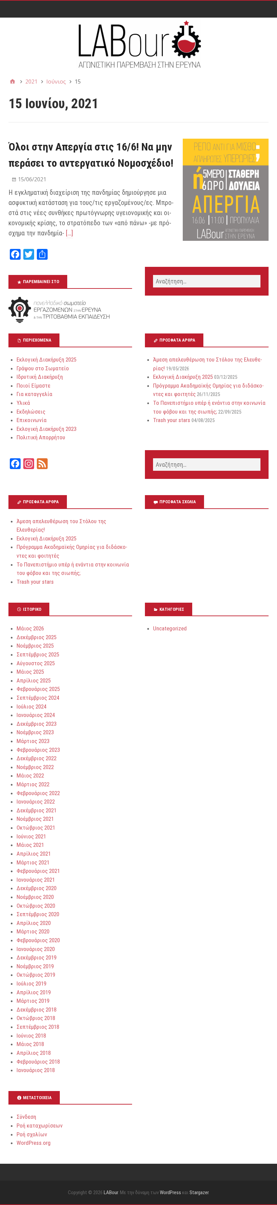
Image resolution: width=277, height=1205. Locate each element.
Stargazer (199, 1192)
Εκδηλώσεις (31, 411)
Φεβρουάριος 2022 (38, 793)
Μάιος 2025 (30, 671)
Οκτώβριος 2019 (36, 974)
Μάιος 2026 (30, 628)
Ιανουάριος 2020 (36, 949)
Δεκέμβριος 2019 (36, 957)
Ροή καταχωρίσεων (39, 1125)
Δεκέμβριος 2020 (36, 888)
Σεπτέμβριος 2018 (38, 1026)
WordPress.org (34, 1142)
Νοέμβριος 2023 (35, 732)
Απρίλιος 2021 (34, 853)
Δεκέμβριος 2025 (36, 637)
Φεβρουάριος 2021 (38, 870)
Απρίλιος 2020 (34, 923)
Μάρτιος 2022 (33, 784)
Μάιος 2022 (30, 775)
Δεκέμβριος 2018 (36, 1009)
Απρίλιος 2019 (34, 992)
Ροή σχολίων (32, 1134)
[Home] (12, 81)
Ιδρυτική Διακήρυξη (40, 376)
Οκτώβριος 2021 (36, 827)
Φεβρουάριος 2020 (38, 940)
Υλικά (23, 402)
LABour (111, 1192)
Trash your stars (171, 420)
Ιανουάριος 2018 (36, 1070)
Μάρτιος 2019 (33, 1000)
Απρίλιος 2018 (34, 1052)
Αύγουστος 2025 (36, 663)
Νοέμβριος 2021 (35, 818)
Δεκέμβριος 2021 (36, 810)
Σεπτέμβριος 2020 (38, 914)
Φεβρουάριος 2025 (38, 689)
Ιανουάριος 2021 (36, 879)
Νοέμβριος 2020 (35, 897)
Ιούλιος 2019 (31, 983)
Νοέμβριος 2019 (35, 966)
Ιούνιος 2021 (31, 836)
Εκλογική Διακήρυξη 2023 (46, 428)
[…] (69, 233)
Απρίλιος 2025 (34, 680)
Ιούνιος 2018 (31, 1035)
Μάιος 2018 (30, 1044)
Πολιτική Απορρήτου (41, 437)
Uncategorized (170, 628)
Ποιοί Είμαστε (33, 385)
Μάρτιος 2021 (33, 862)
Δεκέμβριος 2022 (36, 758)
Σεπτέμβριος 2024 (38, 697)
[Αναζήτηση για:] (206, 281)
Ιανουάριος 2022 (36, 801)
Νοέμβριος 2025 (35, 645)
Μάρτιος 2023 (33, 741)
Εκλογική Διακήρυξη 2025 (46, 359)
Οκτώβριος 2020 (36, 905)
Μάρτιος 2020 (33, 931)
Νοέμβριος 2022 (35, 767)
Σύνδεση (26, 1116)
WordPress (170, 1192)
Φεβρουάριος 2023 (38, 749)
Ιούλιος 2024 (31, 706)
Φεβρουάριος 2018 (38, 1061)
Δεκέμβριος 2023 (36, 723)
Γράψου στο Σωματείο (43, 368)
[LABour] (138, 43)
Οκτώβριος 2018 (36, 1018)
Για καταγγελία (34, 394)
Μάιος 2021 (30, 844)
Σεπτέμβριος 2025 (38, 654)
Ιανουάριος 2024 (36, 715)
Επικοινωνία (32, 420)
